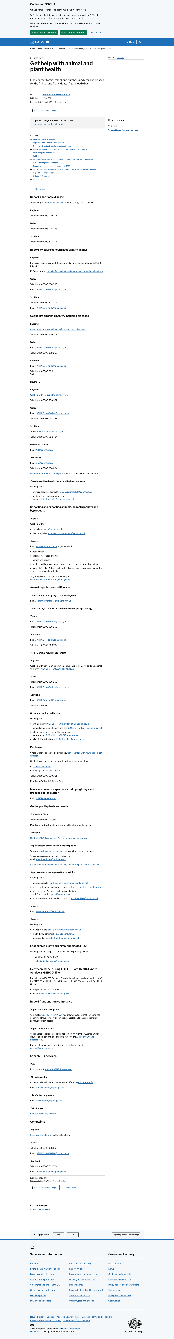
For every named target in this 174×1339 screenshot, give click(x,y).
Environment (43, 48)
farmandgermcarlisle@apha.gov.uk (76, 492)
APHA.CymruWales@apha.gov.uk (53, 289)
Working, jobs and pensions (82, 1300)
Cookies (50, 1316)
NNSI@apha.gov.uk (46, 798)
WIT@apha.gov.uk (45, 450)
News (111, 1268)
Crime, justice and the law (42, 1290)
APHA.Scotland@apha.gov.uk (51, 308)
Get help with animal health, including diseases (52, 146)
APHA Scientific (85, 1082)
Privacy (40, 1316)
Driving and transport (40, 1300)
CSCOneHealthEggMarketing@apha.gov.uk (68, 723)
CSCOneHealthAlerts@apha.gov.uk (84, 728)
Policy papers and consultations (123, 1284)
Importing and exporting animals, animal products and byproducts (60, 149)
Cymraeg (120, 57)
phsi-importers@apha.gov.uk (50, 911)
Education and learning (80, 1263)
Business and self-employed (43, 1274)
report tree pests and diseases (52, 851)
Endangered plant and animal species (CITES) (51, 166)
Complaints (38, 179)
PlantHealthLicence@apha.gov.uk (53, 894)
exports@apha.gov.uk (46, 546)
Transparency (115, 1290)
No (75, 1235)
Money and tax (76, 1284)
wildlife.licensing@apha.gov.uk (69, 739)
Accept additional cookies (44, 32)
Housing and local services (82, 1279)
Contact (86, 1316)
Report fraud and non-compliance (47, 173)
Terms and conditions (102, 1316)
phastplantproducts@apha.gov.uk (64, 929)
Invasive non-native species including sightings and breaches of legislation (63, 159)
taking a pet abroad (42, 766)
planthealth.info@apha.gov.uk (51, 859)
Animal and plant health (101, 48)
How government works (119, 1295)
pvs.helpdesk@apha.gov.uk (84, 898)
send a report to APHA (50, 1015)
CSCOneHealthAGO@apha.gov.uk (58, 668)
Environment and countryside (83, 1274)
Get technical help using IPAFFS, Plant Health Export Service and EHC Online (64, 169)
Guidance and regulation (120, 1274)
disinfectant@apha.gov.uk (49, 1100)
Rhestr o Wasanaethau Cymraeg (45, 1320)
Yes (60, 1235)
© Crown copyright (134, 1331)
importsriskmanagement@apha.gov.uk (66, 533)
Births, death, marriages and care (46, 1268)
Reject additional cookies (73, 32)
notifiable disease (54, 202)
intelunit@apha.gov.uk (41, 1048)
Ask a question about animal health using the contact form (58, 329)
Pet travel (37, 156)
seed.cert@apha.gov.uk (91, 887)
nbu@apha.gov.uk (45, 463)
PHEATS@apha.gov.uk (64, 933)
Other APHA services (41, 176)
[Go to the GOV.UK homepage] (39, 42)
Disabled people (38, 1295)
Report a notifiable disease (44, 139)
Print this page (40, 189)
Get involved (114, 1300)
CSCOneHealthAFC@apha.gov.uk (57, 499)
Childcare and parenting (42, 1279)
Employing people (78, 1268)
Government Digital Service (76, 1320)
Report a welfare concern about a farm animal (51, 143)
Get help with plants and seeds (45, 163)
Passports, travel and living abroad (86, 1290)
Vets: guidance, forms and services (123, 130)
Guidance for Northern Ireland (48, 124)
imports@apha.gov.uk (51, 529)
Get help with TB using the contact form (49, 395)
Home (32, 48)
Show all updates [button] (60, 1181)
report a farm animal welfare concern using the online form (75, 271)
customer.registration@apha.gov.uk (53, 600)
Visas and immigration (79, 1295)
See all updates (61, 102)
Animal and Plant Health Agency (56, 94)
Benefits (34, 1263)
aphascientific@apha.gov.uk (50, 1087)
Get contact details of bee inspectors (48, 473)
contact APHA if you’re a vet (58, 1069)
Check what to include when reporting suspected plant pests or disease (64, 864)
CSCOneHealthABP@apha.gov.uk (61, 735)
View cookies (95, 32)
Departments (114, 1263)
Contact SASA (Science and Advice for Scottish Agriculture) (59, 838)
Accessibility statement (68, 1316)
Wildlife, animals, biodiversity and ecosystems (70, 48)
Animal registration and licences (46, 153)
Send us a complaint (39, 1135)
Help (32, 1316)
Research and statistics (119, 1279)
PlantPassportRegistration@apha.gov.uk (69, 883)
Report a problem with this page (126, 1235)
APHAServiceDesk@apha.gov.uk (55, 993)
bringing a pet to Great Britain (47, 770)
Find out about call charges (43, 1113)
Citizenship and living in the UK (45, 1284)
